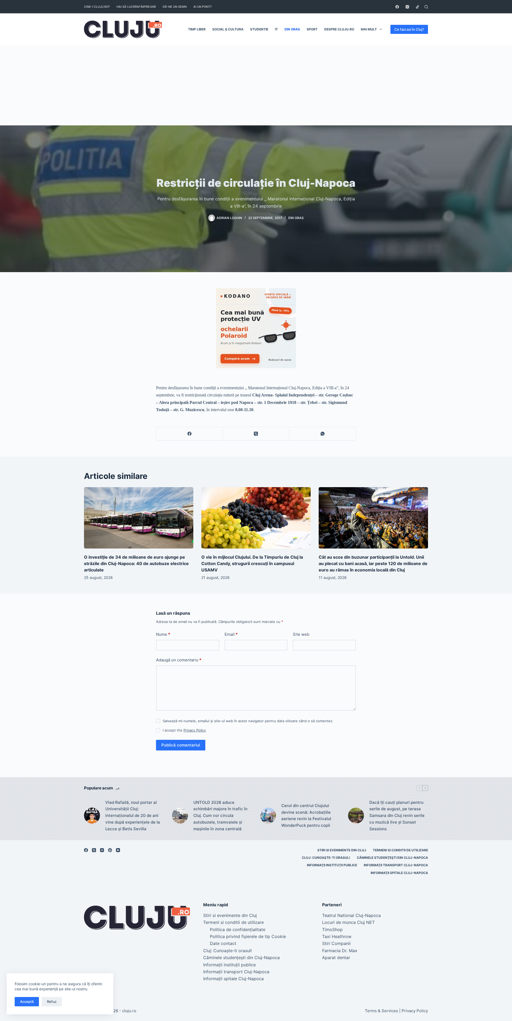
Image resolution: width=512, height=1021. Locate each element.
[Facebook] (397, 7)
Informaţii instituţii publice (332, 865)
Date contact (223, 943)
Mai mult (369, 29)
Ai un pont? (202, 7)
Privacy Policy (194, 730)
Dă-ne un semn (175, 7)
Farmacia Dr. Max (339, 950)
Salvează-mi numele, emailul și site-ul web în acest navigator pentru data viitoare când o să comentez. (248, 721)
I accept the (184, 730)
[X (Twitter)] (256, 434)
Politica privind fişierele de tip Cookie (248, 936)
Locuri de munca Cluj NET (348, 922)
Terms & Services (381, 1010)
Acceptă (27, 1001)
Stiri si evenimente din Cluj (341, 850)
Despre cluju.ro (339, 29)
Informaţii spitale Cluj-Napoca (399, 873)
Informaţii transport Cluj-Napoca (396, 865)
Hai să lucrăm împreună (136, 7)
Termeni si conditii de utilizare (400, 850)
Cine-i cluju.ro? (97, 7)
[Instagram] (407, 7)
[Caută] (426, 7)
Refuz (52, 1001)
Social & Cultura (227, 29)
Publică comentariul (180, 745)
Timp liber (197, 29)
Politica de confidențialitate (237, 929)
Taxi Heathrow (336, 936)
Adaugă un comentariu (178, 659)
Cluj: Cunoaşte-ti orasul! (326, 858)
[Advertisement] (256, 85)
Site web (301, 634)
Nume (163, 634)
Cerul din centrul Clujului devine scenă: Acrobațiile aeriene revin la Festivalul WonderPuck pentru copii (306, 815)
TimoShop (332, 929)
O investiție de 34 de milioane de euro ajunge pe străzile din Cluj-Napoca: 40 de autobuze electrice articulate (136, 563)
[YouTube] (118, 850)
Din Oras (292, 29)
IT (276, 29)
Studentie (259, 29)
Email (231, 634)
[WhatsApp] (322, 434)
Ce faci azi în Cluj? (409, 29)
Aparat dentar (336, 957)
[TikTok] (417, 7)
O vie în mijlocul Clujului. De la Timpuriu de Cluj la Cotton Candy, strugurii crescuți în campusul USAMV (252, 563)
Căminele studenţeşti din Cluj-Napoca (392, 858)
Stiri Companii (336, 943)
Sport (312, 29)
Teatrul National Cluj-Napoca (351, 915)
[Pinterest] (110, 850)
